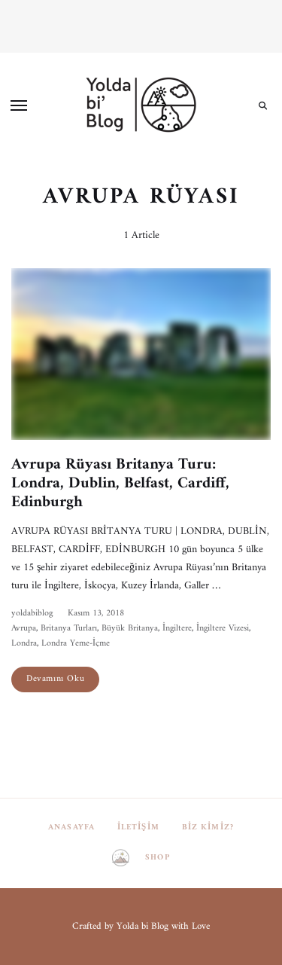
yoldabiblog (32, 613)
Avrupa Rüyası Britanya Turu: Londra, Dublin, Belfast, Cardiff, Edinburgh (120, 483)
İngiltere (177, 629)
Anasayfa (71, 827)
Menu (19, 105)
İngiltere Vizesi (222, 629)
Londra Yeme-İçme (75, 644)
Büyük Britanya (130, 629)
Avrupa (23, 629)
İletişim (138, 827)
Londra (24, 644)
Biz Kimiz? (208, 827)
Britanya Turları (69, 629)
